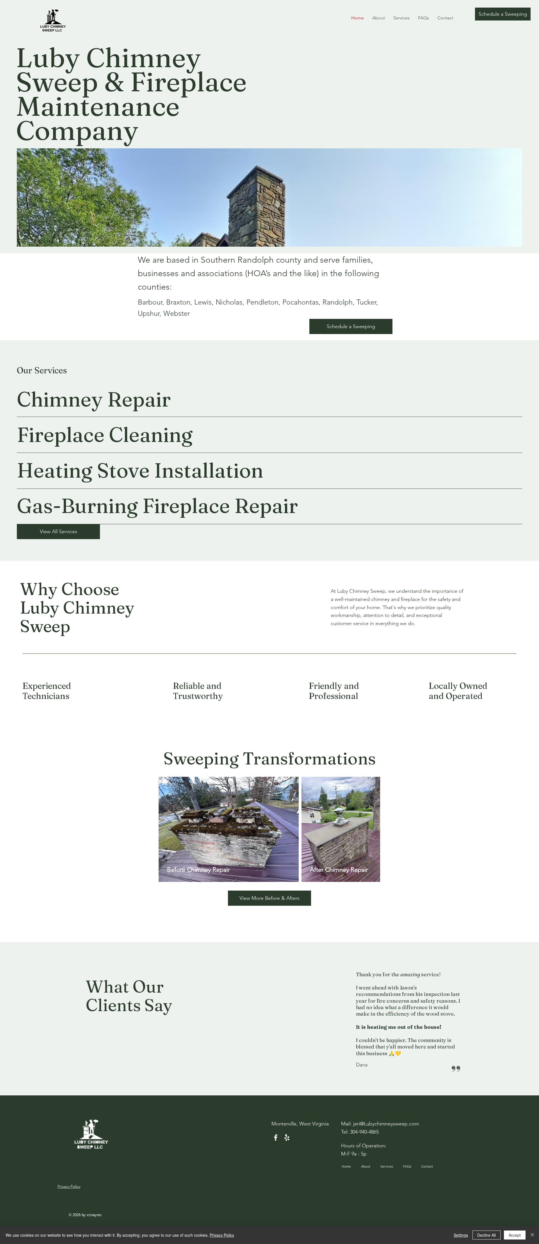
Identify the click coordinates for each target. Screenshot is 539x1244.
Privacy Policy (222, 1235)
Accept (515, 1235)
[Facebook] (275, 1137)
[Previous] (343, 1020)
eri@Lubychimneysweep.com (386, 1124)
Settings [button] (461, 1235)
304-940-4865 (364, 1132)
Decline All (486, 1235)
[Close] (532, 1235)
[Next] (474, 1020)
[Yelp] (287, 1137)
